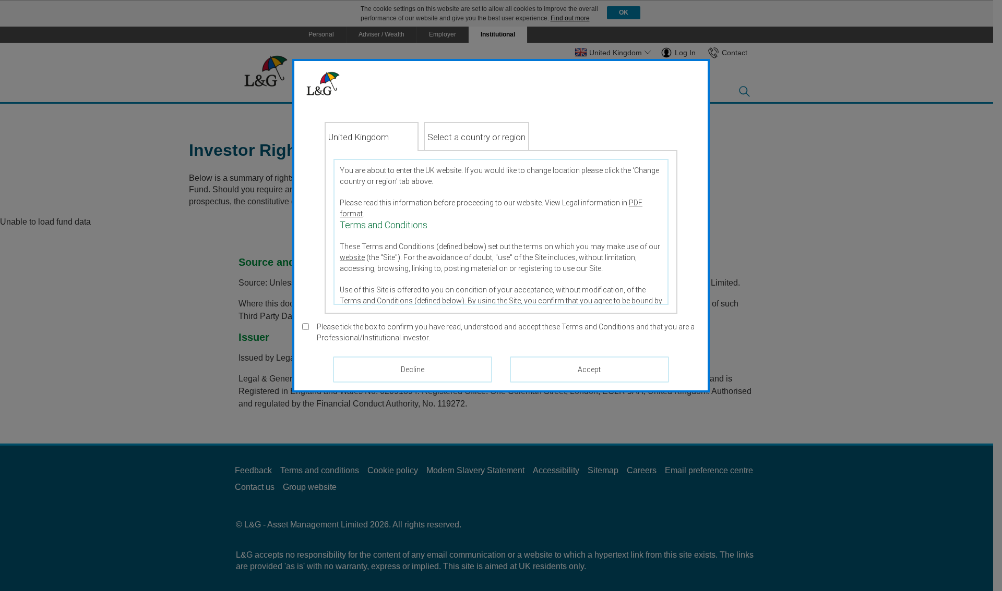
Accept (589, 369)
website (352, 257)
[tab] (372, 136)
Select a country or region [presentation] (476, 137)
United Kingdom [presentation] (358, 137)
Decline (412, 369)
